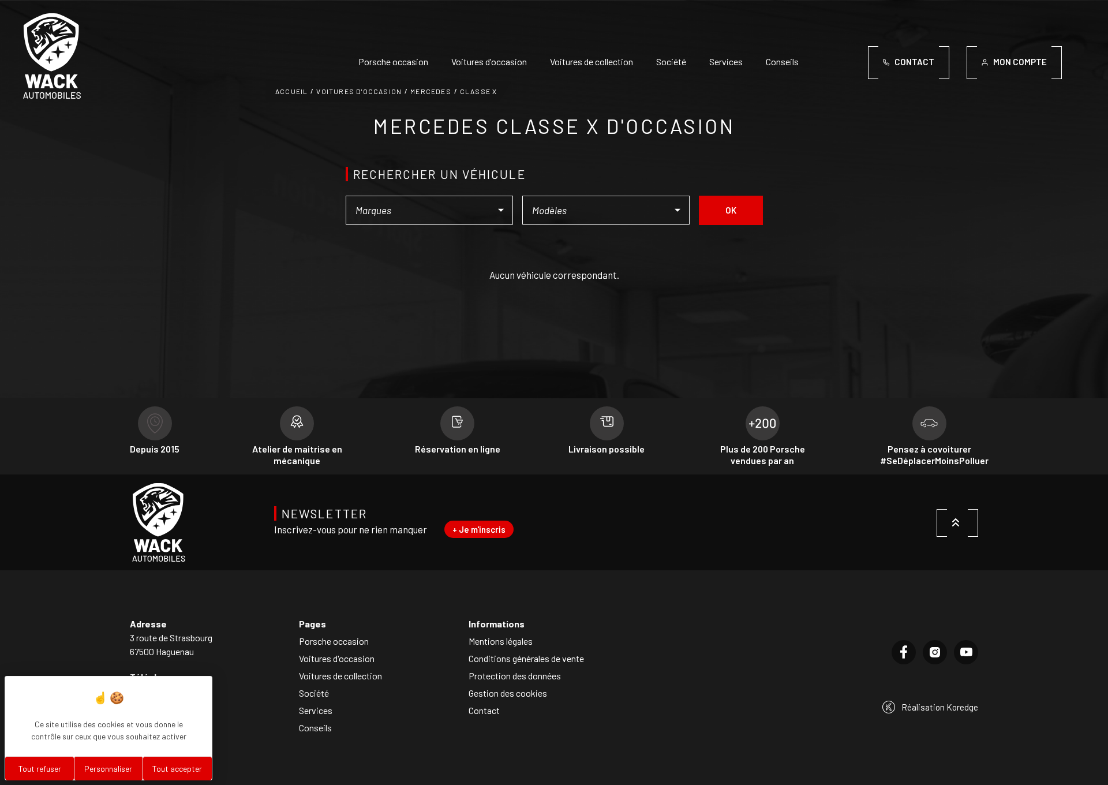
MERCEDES (430, 91)
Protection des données (515, 675)
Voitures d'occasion (489, 61)
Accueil (291, 91)
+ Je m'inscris (479, 529)
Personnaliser (108, 768)
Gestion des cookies (508, 692)
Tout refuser (39, 768)
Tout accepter (177, 768)
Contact (484, 710)
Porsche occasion (393, 61)
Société (671, 61)
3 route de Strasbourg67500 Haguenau (171, 644)
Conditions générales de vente (526, 658)
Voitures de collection (591, 61)
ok (730, 210)
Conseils (782, 61)
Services (726, 61)
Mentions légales (501, 641)
